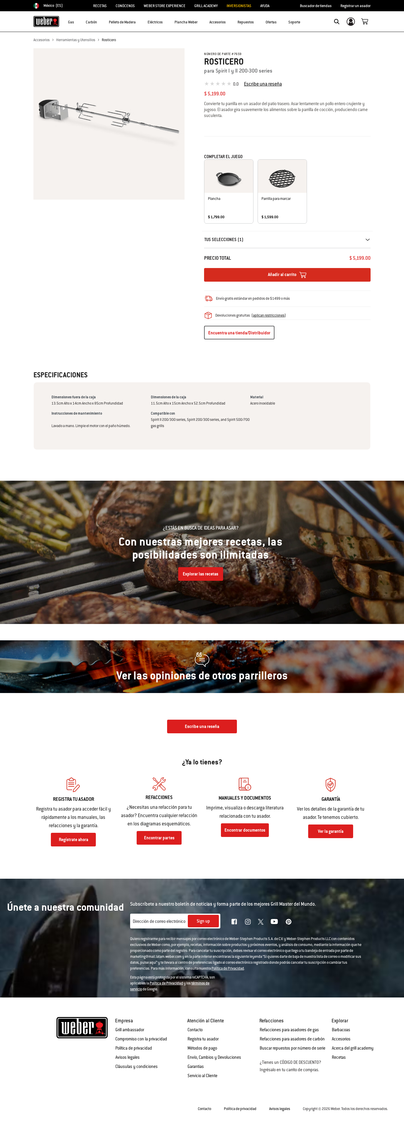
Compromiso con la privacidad (141, 1039)
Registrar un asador (355, 6)
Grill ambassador (129, 1029)
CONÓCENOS (125, 6)
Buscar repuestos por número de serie (292, 1048)
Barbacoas (341, 1029)
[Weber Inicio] (46, 21)
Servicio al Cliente (202, 1075)
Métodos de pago (202, 1048)
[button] (77, 21)
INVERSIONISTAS (239, 6)
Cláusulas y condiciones (136, 1066)
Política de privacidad (133, 1048)
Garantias (196, 1066)
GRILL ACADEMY (206, 6)
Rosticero (109, 40)
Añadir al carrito (282, 274)
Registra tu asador (203, 1039)
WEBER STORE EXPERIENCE (164, 6)
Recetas (339, 1057)
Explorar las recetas (200, 574)
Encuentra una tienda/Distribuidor (239, 333)
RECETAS (100, 6)
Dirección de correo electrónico (159, 921)
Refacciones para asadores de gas (289, 1029)
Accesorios (41, 40)
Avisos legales (127, 1057)
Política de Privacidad (227, 968)
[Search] (336, 21)
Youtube (274, 921)
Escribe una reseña (263, 84)
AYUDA (264, 6)
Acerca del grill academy (353, 1048)
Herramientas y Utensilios (75, 40)
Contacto (195, 1029)
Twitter (261, 922)
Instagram (247, 921)
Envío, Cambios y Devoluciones (214, 1057)
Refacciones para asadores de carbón (292, 1039)
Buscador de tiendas (316, 6)
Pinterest (288, 921)
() (268, 315)
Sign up (203, 921)
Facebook (234, 921)
